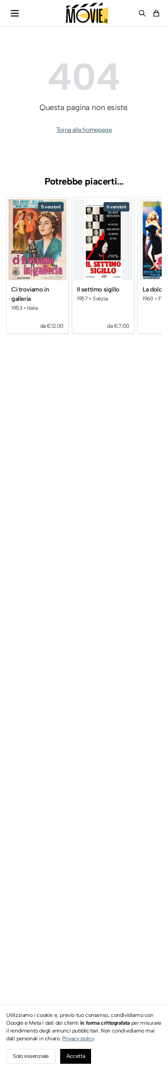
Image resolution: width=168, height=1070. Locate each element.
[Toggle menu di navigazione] (14, 13)
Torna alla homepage (84, 129)
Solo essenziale (31, 1056)
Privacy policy (78, 1038)
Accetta (75, 1056)
